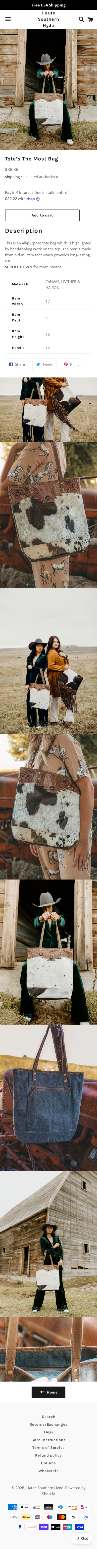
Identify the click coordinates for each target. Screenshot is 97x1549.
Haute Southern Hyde (48, 19)
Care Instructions (49, 1440)
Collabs (48, 1463)
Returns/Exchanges (49, 1424)
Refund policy (48, 1455)
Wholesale (49, 1471)
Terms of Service (48, 1447)
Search (48, 1416)
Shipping (12, 176)
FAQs (48, 1432)
